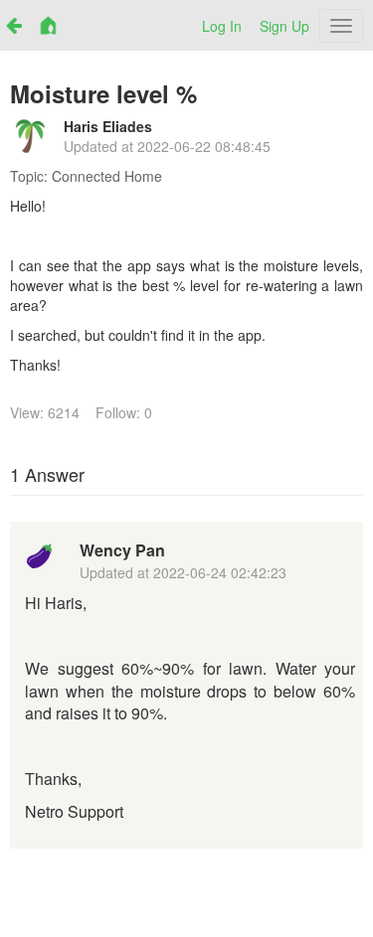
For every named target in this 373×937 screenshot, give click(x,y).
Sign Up (284, 26)
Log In (222, 26)
